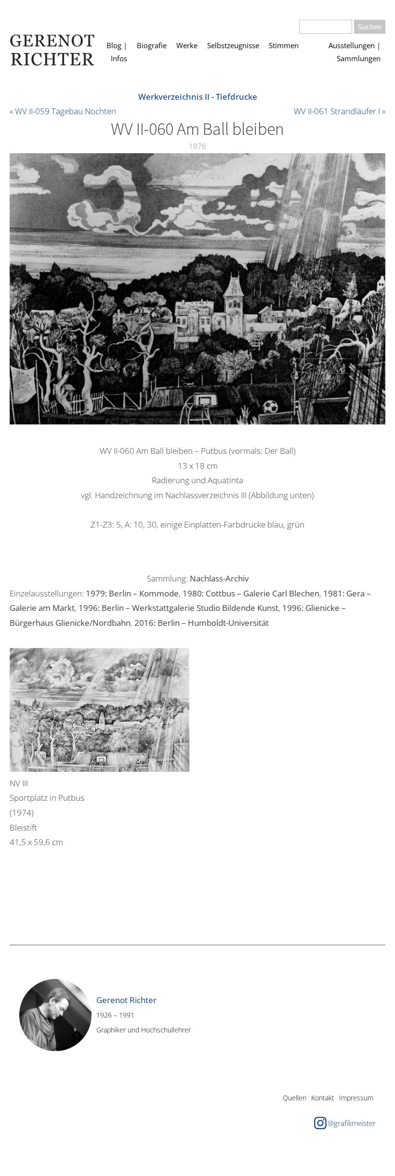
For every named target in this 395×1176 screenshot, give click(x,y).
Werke (187, 45)
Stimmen (284, 45)
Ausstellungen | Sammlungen (355, 52)
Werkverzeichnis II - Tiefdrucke (197, 96)
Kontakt (322, 1097)
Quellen (294, 1097)
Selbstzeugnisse (233, 45)
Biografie (152, 45)
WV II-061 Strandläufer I (337, 111)
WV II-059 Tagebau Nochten (65, 111)
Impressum (356, 1097)
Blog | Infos (116, 52)
